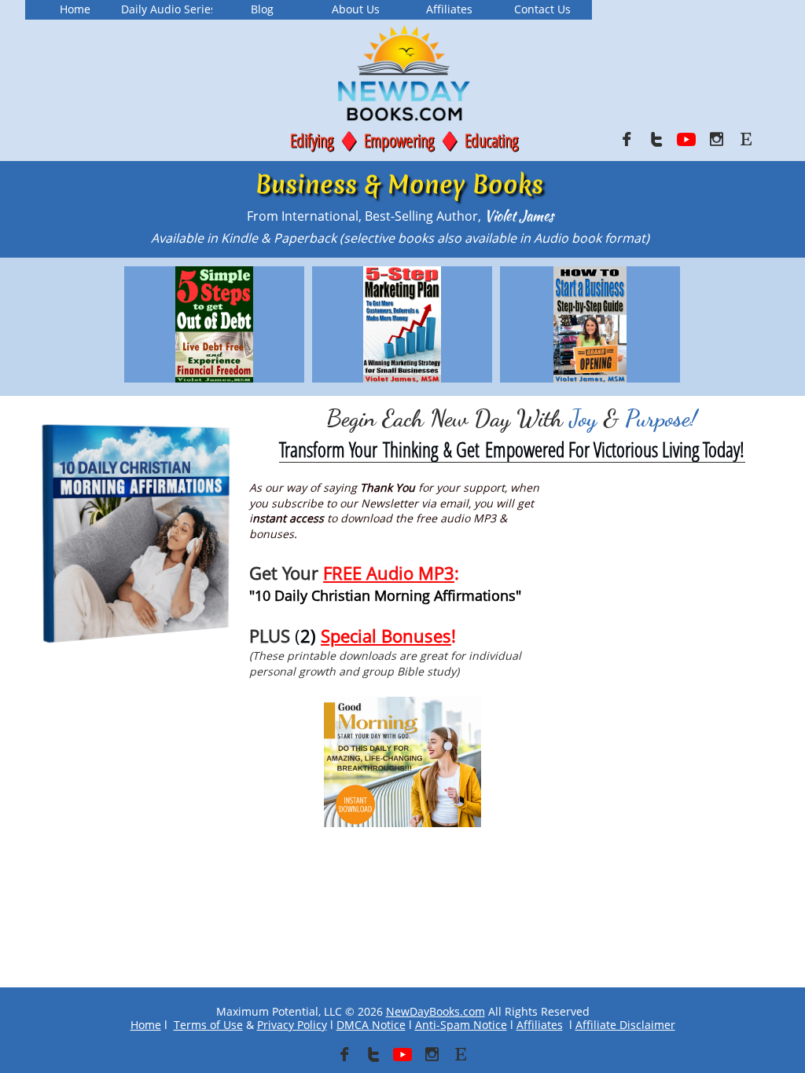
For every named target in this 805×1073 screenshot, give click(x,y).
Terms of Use (208, 1024)
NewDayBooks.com (435, 1011)
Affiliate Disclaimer (625, 1024)
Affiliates (539, 1024)
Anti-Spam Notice (461, 1024)
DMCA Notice (371, 1024)
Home (145, 1024)
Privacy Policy (292, 1024)
